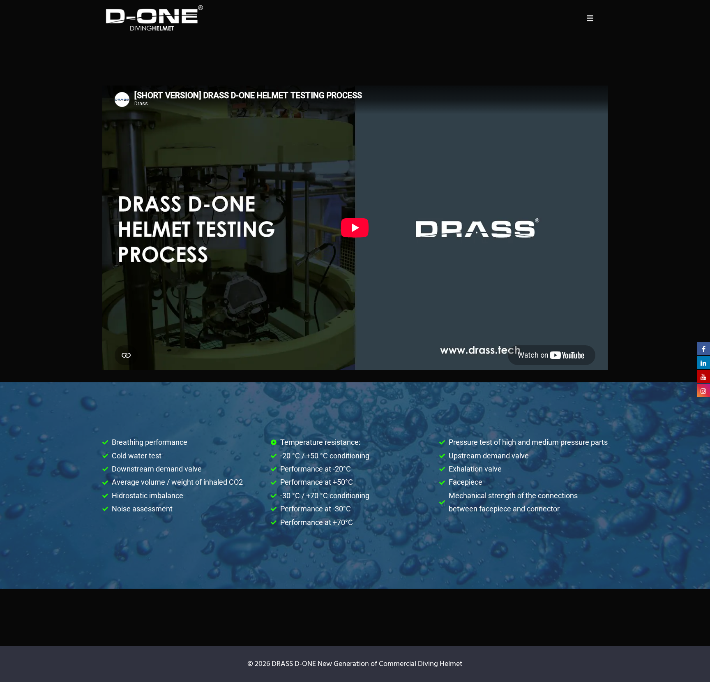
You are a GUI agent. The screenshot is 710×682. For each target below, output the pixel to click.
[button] (590, 18)
